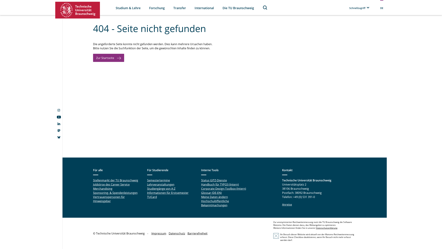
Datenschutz (177, 233)
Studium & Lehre (128, 8)
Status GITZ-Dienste (214, 180)
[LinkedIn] (58, 124)
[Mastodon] (58, 131)
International (204, 8)
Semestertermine (158, 180)
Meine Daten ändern (214, 197)
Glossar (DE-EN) (211, 193)
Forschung (157, 8)
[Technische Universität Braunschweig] (77, 10)
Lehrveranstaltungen (160, 184)
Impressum (158, 233)
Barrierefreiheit (198, 233)
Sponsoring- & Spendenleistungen (115, 193)
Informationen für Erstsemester (168, 193)
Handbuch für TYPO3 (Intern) (220, 184)
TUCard (152, 197)
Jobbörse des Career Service (111, 184)
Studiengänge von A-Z (161, 189)
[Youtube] (58, 117)
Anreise (287, 204)
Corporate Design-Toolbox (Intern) (223, 189)
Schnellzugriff (357, 8)
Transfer (179, 8)
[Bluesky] (58, 138)
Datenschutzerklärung (326, 228)
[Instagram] (58, 111)
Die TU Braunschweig (238, 8)
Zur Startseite (105, 58)
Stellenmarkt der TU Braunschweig (115, 180)
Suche (265, 7)
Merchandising (102, 189)
